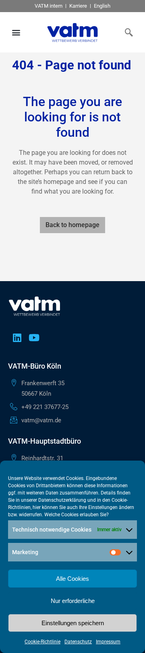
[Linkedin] (17, 337)
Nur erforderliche (73, 600)
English (102, 6)
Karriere (78, 6)
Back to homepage (72, 225)
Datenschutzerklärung (62, 500)
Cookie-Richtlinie (42, 642)
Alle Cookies (72, 578)
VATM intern (48, 6)
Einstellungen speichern (72, 623)
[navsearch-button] (127, 32)
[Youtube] (34, 337)
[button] (16, 32)
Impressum (108, 642)
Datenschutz (78, 642)
